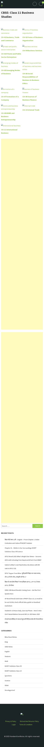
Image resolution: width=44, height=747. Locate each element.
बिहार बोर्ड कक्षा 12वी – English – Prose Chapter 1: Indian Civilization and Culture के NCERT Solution (22, 541)
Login (14, 725)
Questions (8, 676)
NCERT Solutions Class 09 (13, 666)
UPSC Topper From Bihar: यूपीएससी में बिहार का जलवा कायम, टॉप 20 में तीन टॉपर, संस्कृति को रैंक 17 (23, 575)
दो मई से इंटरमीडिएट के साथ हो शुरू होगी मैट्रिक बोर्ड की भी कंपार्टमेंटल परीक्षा (24, 621)
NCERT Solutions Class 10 (13, 671)
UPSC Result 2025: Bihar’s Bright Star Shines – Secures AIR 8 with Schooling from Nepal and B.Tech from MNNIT (23, 558)
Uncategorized (10, 690)
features (8, 656)
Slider (7, 685)
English (7, 652)
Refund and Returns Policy (29, 721)
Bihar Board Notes (11, 637)
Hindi (6, 661)
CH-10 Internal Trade (30, 110)
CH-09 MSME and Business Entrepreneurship (8, 116)
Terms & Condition (25, 725)
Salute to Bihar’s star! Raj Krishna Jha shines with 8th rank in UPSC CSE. (22, 566)
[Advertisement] (22, 234)
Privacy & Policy (10, 721)
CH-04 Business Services (32, 50)
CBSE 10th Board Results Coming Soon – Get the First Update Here (23, 592)
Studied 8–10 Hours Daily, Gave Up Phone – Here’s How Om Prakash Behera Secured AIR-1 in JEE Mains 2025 (23, 612)
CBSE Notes (9, 647)
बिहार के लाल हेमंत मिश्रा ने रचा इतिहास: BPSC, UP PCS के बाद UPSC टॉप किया (22, 583)
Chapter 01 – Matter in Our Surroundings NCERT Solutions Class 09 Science (20, 550)
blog (6, 642)
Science (7, 681)
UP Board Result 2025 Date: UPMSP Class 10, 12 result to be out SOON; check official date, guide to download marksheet (23, 602)
